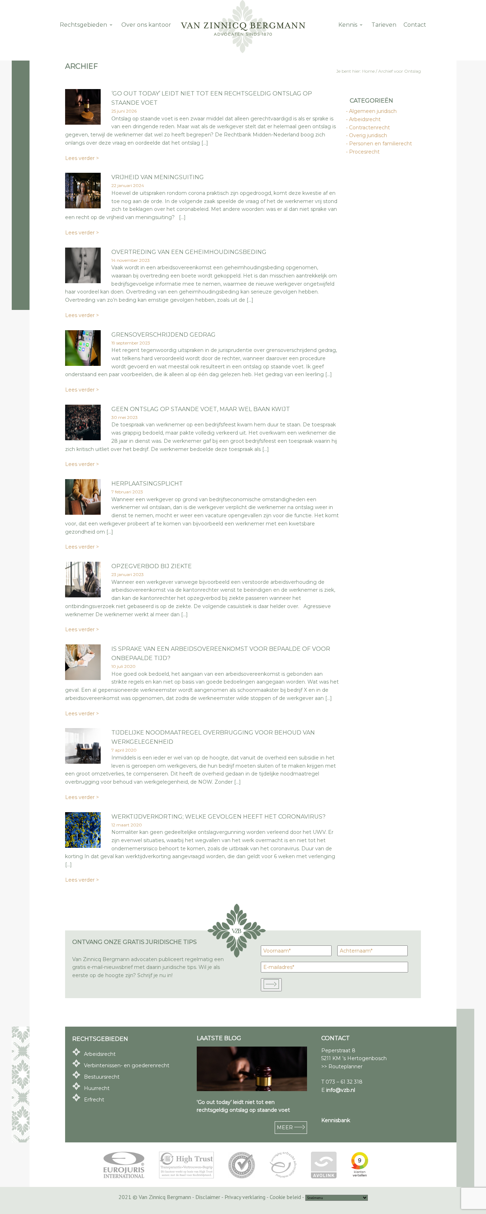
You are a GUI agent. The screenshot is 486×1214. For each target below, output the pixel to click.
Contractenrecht (370, 127)
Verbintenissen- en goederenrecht (126, 1065)
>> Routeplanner (342, 1066)
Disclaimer (207, 1196)
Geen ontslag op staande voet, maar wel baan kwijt (200, 409)
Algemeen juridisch (373, 111)
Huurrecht (97, 1088)
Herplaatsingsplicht (147, 483)
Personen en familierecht (381, 143)
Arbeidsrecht (365, 119)
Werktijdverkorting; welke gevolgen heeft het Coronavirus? (218, 816)
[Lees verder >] (83, 123)
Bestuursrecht (102, 1077)
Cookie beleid (285, 1196)
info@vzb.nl (340, 1090)
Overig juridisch (368, 135)
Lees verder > (82, 158)
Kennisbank (335, 1120)
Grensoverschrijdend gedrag (163, 334)
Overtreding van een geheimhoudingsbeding (188, 252)
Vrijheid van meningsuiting (157, 177)
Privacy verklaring (244, 1196)
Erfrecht (94, 1099)
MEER (285, 1127)
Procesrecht (365, 152)
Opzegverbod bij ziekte (151, 566)
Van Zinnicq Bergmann (243, 26)
